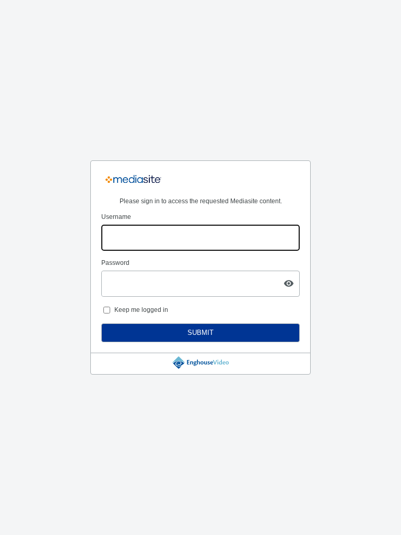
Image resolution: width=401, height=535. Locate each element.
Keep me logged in (141, 309)
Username (116, 216)
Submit (200, 332)
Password (115, 262)
